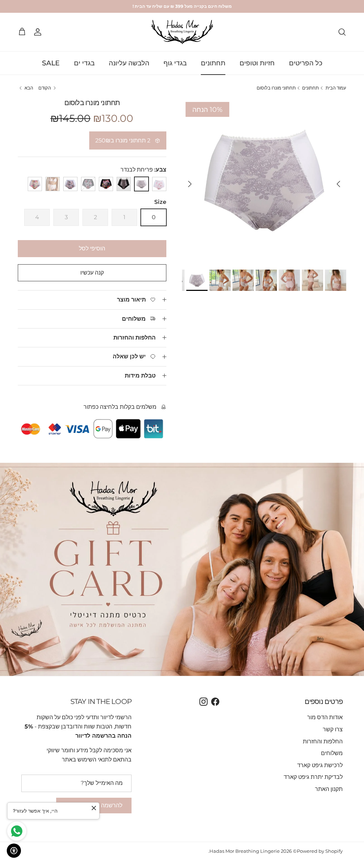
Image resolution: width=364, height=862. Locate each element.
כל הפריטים (305, 63)
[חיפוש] (342, 32)
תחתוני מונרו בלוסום (276, 88)
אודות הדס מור (325, 717)
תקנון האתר (329, 789)
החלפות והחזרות (134, 337)
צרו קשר (333, 729)
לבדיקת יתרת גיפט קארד (313, 777)
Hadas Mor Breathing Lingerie (244, 851)
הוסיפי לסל (92, 248)
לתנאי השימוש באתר (87, 759)
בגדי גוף (175, 63)
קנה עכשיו (92, 272)
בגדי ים (84, 63)
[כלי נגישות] (14, 851)
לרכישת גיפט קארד (320, 765)
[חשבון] (39, 32)
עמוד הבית (336, 88)
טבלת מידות (140, 375)
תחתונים (213, 63)
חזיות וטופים (257, 63)
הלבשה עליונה (129, 63)
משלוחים (332, 753)
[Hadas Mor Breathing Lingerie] (182, 32)
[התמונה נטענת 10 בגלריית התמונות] (264, 180)
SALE (51, 63)
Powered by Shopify (320, 851)
